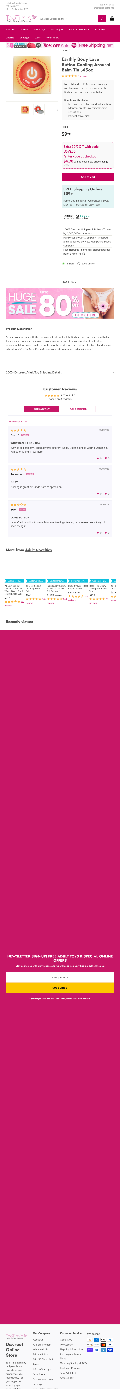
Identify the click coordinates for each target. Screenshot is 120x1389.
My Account (66, 1344)
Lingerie (10, 37)
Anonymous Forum (43, 1379)
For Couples (57, 29)
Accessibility (66, 1377)
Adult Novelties (38, 549)
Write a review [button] (41, 409)
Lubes (38, 37)
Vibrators (11, 29)
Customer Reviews (70, 1368)
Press (36, 1364)
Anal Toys (100, 29)
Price (65, 126)
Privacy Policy (40, 1354)
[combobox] (72, 18)
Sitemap (37, 1384)
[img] (18, 430)
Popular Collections (79, 29)
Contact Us (66, 1339)
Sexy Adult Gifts (68, 1373)
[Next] (56, 110)
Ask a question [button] (78, 409)
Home (64, 50)
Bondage (24, 37)
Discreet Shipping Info (104, 7)
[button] (97, 458)
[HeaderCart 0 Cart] (112, 19)
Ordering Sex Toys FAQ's (73, 1363)
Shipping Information (71, 1349)
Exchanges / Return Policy (70, 1356)
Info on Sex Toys (41, 1369)
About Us (38, 1339)
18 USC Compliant (43, 1359)
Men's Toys (39, 29)
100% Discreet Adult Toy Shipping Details (34, 372)
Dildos (24, 29)
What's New (52, 37)
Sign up (110, 4)
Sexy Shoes (39, 1374)
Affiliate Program (42, 1344)
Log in (102, 4)
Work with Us (40, 1349)
